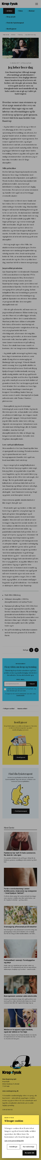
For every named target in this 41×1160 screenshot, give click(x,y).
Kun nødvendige (28, 1147)
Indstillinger (13, 1147)
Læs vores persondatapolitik (14, 1141)
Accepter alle (29, 1153)
